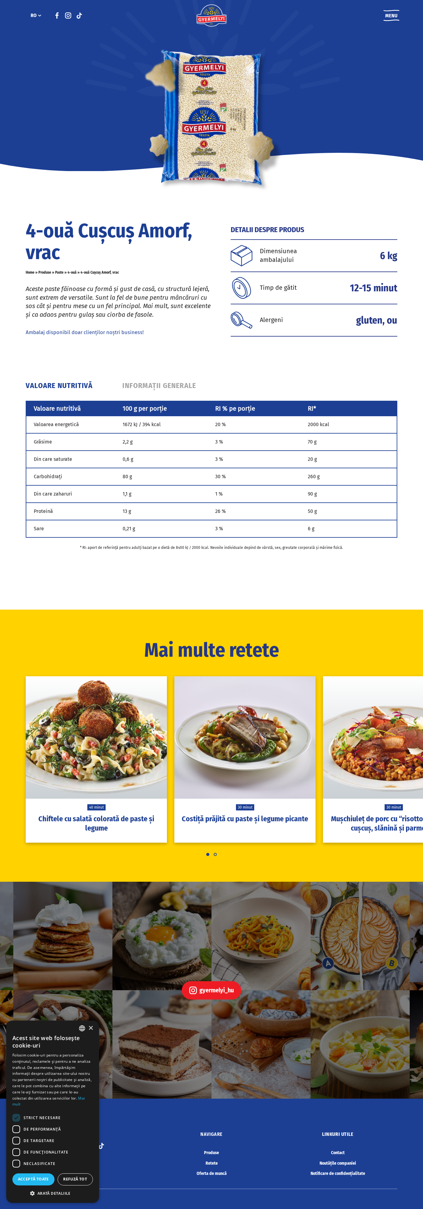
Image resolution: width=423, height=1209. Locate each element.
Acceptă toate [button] (33, 1179)
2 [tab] (215, 854)
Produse (44, 272)
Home (30, 272)
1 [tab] (208, 854)
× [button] (90, 1028)
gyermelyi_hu (216, 990)
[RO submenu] (39, 15)
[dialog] (52, 1112)
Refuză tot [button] (75, 1179)
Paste (59, 272)
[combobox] (82, 1028)
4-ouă (72, 272)
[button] (52, 1193)
